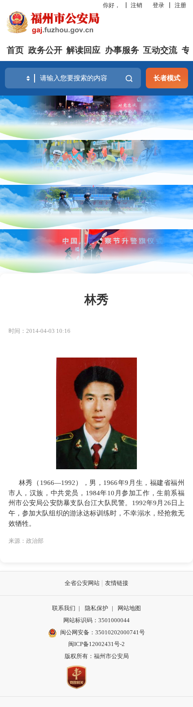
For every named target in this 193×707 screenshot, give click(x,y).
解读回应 (83, 50)
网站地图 (129, 608)
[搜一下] (129, 78)
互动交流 (160, 50)
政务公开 (45, 50)
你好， (111, 5)
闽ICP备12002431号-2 (96, 644)
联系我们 (63, 608)
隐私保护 (96, 608)
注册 (180, 5)
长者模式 (167, 78)
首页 (15, 50)
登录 (158, 5)
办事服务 (122, 50)
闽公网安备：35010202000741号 (102, 632)
